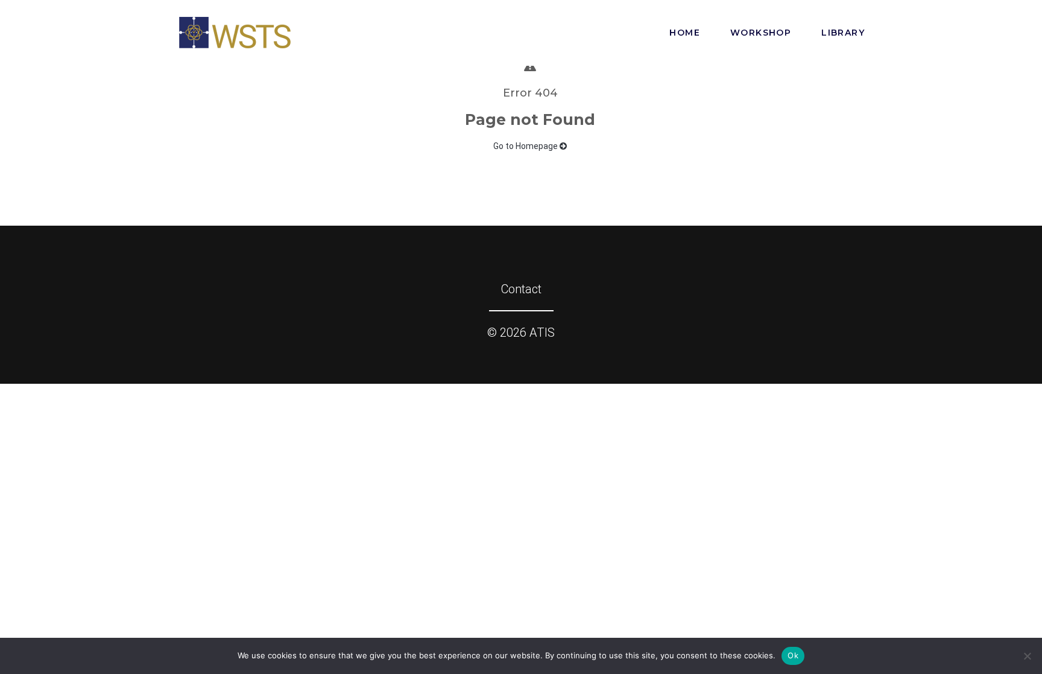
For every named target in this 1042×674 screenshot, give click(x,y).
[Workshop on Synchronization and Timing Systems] (234, 31)
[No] (1027, 656)
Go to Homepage (526, 146)
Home (684, 32)
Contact (521, 289)
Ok (793, 655)
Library (843, 32)
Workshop (760, 32)
